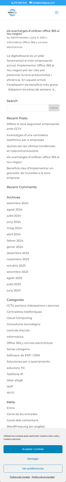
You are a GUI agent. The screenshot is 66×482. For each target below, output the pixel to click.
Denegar (33, 458)
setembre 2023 (17, 271)
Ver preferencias (33, 468)
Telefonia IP (15, 374)
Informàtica (14, 42)
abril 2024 (14, 234)
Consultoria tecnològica (23, 324)
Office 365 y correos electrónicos (30, 343)
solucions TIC (16, 368)
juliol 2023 (14, 284)
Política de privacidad (43, 477)
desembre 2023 (18, 253)
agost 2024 (15, 209)
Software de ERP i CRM (23, 355)
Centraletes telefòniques (24, 311)
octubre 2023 (16, 265)
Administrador (20, 37)
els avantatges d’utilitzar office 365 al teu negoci (33, 32)
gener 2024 (15, 247)
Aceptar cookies (33, 449)
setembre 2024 (18, 203)
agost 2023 (14, 278)
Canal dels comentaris (22, 420)
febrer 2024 (15, 240)
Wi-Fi (10, 392)
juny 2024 (14, 222)
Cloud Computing (19, 318)
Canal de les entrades (22, 414)
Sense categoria (18, 349)
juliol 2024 (14, 215)
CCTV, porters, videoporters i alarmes (33, 305)
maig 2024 (14, 228)
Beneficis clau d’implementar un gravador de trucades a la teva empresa (30, 173)
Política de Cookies (20, 477)
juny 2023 (13, 290)
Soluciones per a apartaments (28, 361)
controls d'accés (18, 330)
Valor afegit (15, 380)
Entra (11, 408)
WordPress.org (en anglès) (26, 426)
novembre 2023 (18, 259)
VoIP (10, 386)
